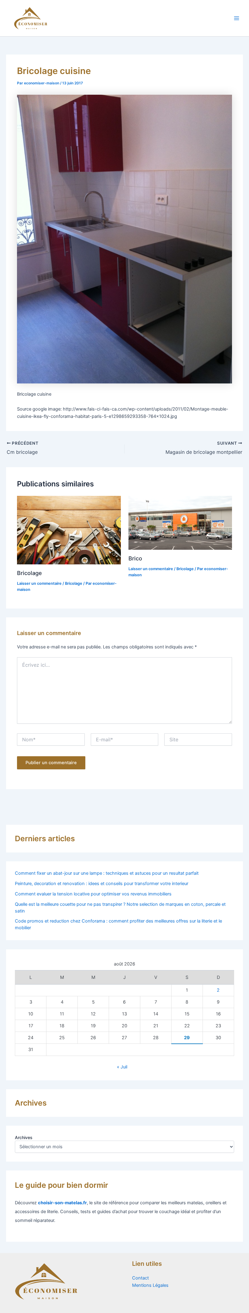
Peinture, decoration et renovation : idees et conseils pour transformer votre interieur (101, 883)
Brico (135, 558)
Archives (23, 1137)
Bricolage (29, 573)
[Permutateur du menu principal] (236, 18)
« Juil (122, 1067)
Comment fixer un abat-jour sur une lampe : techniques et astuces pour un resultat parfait (107, 873)
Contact (140, 1278)
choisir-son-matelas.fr (62, 1202)
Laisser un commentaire (39, 583)
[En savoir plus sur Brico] (180, 522)
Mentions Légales (150, 1285)
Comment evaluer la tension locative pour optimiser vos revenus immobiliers (93, 894)
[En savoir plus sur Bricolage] (69, 530)
